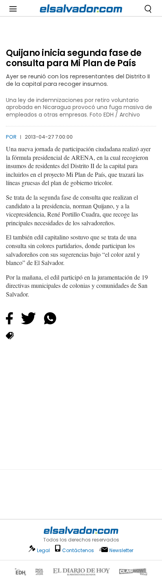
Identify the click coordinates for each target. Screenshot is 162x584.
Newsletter (121, 550)
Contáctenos (78, 550)
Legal (43, 550)
